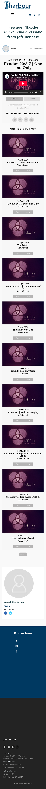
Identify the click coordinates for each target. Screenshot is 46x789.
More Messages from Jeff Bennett (21, 105)
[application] (23, 83)
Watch (15, 99)
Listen (32, 99)
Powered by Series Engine (23, 561)
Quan (7, 605)
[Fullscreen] (40, 92)
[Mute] (36, 92)
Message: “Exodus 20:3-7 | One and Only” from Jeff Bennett (23, 32)
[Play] (6, 92)
